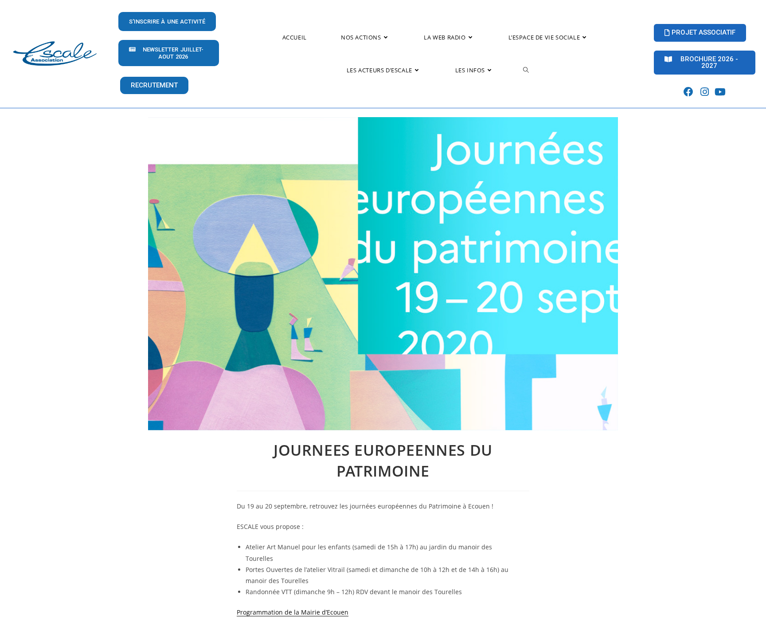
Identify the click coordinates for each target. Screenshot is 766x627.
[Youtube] (720, 92)
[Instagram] (704, 92)
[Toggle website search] (526, 70)
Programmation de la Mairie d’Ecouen (292, 612)
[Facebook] (689, 92)
